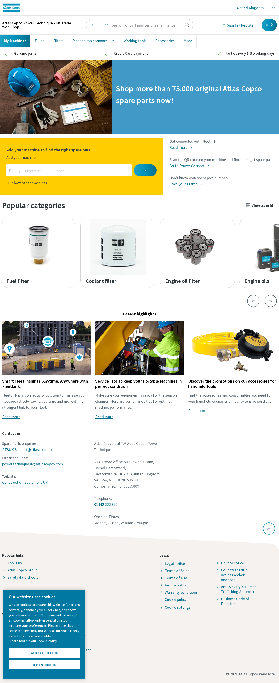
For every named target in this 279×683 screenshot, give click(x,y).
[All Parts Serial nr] (139, 25)
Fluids (39, 40)
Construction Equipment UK (25, 482)
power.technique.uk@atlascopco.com (32, 463)
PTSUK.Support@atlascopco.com (29, 449)
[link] (64, 7)
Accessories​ (165, 40)
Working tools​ (135, 40)
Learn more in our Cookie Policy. (33, 641)
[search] (187, 25)
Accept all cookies (44, 653)
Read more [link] (11, 416)
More (188, 40)
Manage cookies (44, 665)
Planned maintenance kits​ (93, 40)
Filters (58, 40)
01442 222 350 (105, 504)
